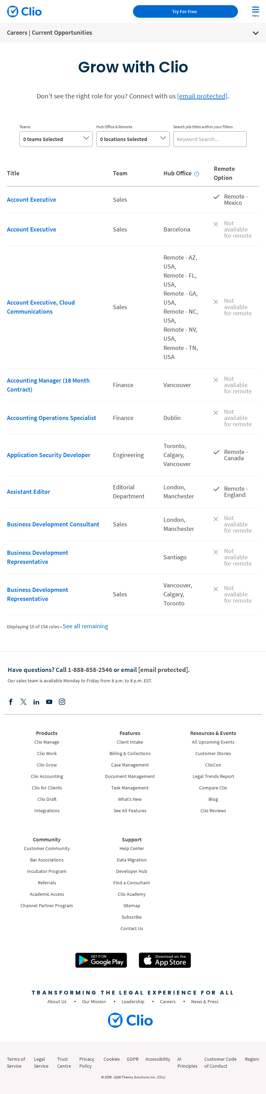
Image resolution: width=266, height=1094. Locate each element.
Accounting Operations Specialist (51, 418)
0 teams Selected (43, 138)
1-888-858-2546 (90, 669)
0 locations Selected (123, 138)
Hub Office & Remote (114, 126)
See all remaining (85, 626)
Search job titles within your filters (203, 126)
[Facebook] (11, 702)
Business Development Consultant (53, 524)
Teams (24, 126)
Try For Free (184, 11)
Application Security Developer (48, 455)
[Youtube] (49, 702)
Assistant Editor (28, 492)
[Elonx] (23, 702)
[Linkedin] (36, 702)
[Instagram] (62, 702)
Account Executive (31, 199)
